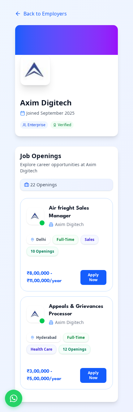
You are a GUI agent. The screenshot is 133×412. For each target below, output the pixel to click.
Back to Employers (45, 13)
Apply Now (93, 277)
